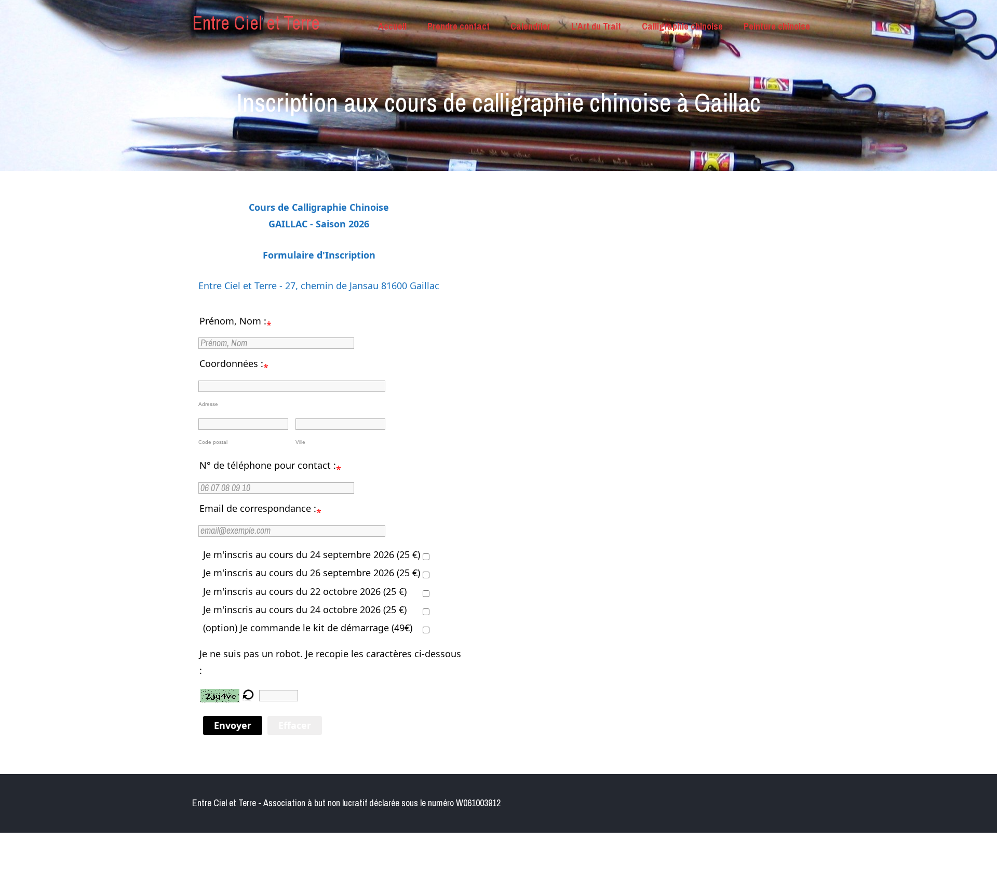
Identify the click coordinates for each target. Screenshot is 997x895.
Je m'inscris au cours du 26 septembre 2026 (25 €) (311, 572)
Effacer (294, 725)
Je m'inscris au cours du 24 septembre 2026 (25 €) (311, 554)
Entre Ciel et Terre (256, 22)
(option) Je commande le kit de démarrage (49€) (307, 627)
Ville (300, 442)
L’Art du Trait (596, 26)
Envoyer (232, 725)
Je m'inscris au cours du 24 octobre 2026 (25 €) (305, 609)
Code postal (212, 442)
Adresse (208, 404)
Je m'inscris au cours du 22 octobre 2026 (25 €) (305, 591)
